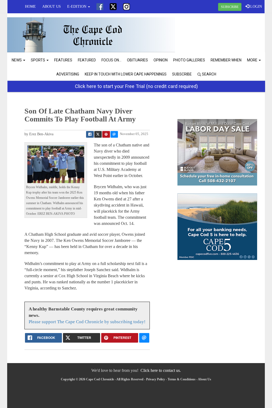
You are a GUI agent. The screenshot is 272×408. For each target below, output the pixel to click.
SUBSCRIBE (230, 7)
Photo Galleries (189, 60)
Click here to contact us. (161, 370)
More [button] (252, 60)
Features (63, 60)
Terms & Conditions (182, 379)
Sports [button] (38, 60)
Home (30, 7)
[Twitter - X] (113, 6)
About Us (51, 7)
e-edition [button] (77, 7)
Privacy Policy (155, 379)
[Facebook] (100, 6)
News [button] (17, 60)
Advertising (67, 74)
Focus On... (111, 60)
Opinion (161, 60)
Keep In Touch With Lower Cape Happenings (126, 74)
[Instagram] (126, 6)
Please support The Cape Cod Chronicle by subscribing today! (87, 321)
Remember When (226, 60)
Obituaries (137, 60)
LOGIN (255, 7)
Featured (87, 60)
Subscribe (182, 74)
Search (208, 74)
